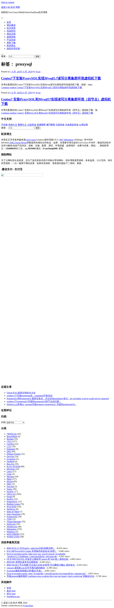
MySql (10, 481)
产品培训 (11, 40)
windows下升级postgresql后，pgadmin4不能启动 (29, 395)
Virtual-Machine (14, 521)
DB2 (12, 142)
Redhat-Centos (13, 504)
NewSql (10, 486)
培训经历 (11, 31)
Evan (38, 71)
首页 (9, 22)
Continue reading (41, 87)
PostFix (10, 499)
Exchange (11, 459)
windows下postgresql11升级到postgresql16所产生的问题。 (34, 401)
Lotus (9, 474)
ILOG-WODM (13, 466)
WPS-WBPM (13, 534)
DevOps (10, 456)
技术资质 (11, 28)
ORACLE (11, 494)
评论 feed (11, 594)
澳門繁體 (50, 124)
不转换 (4, 124)
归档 (3, 422)
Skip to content (7, 2)
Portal (9, 496)
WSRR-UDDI (13, 536)
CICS (9, 441)
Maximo (10, 476)
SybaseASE (12, 516)
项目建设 (11, 25)
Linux (33, 140)
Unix (28, 140)
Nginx (9, 489)
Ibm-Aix (10, 464)
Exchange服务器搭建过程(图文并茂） (25, 571)
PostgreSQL (12, 501)
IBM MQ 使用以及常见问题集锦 (22, 562)
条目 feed (11, 591)
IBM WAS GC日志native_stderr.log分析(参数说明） (31, 548)
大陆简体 (31, 124)
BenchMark (12, 436)
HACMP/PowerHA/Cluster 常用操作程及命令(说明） (32, 551)
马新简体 (60, 124)
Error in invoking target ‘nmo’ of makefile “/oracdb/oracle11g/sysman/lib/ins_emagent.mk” (46, 573)
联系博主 (11, 45)
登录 (9, 588)
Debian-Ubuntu (13, 454)
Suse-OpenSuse (14, 514)
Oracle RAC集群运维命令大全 (21, 393)
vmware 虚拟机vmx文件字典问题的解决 (26, 568)
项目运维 (11, 34)
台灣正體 (83, 124)
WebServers (12, 526)
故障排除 (11, 37)
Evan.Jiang (28, 605)
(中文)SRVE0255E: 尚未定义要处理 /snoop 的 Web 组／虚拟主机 (37, 559)
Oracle (18, 142)
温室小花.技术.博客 (10, 7)
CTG (9, 446)
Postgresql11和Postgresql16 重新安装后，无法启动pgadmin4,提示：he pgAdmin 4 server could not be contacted (58, 398)
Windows (11, 531)
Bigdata (10, 439)
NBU (9, 484)
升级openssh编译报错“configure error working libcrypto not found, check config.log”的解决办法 (50, 576)
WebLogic (11, 524)
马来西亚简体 (71, 124)
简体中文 (12, 124)
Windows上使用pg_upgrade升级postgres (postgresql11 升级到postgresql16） (42, 404)
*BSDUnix (12, 434)
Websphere (69, 140)
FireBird (10, 461)
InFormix (11, 469)
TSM (9, 519)
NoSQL (10, 491)
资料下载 (11, 42)
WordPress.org (13, 596)
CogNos (10, 444)
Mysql (24, 142)
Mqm (9, 479)
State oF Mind (13, 511)
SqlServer (11, 509)
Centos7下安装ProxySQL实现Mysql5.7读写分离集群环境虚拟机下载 (51, 78)
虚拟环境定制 (13, 48)
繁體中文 (22, 124)
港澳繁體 (41, 124)
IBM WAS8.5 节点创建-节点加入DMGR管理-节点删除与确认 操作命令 (41, 565)
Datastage (11, 449)
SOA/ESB (11, 506)
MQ (61, 140)
